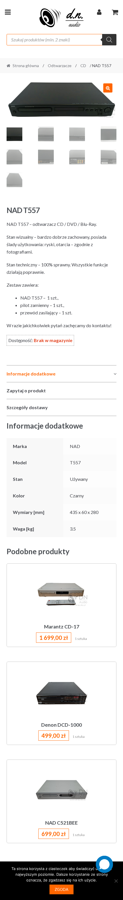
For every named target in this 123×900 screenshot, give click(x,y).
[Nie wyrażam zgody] (116, 881)
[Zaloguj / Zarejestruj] (99, 13)
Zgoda (61, 889)
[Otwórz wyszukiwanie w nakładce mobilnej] (62, 39)
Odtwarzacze (60, 65)
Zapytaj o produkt (26, 390)
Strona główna (26, 65)
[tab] (62, 373)
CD (83, 65)
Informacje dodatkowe (31, 373)
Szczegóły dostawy (27, 407)
